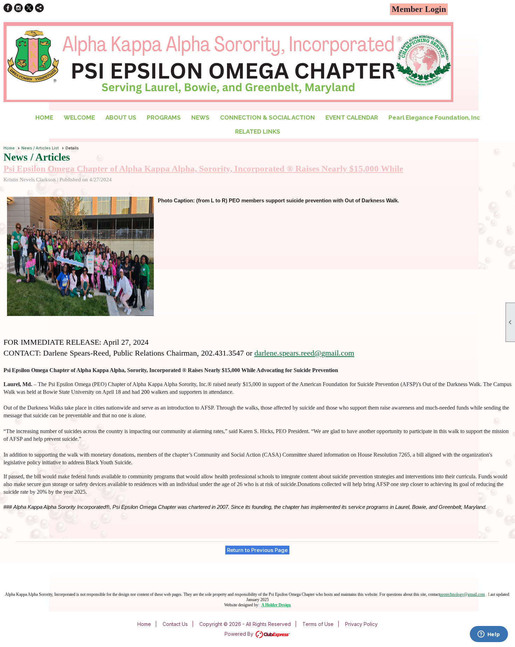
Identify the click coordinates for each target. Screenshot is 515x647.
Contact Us (175, 624)
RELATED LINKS (257, 131)
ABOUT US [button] (120, 117)
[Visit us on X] (29, 8)
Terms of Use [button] (318, 624)
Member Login (419, 9)
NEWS (200, 117)
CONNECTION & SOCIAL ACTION (267, 117)
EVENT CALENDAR (351, 117)
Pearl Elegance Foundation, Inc (434, 117)
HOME (44, 117)
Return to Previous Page (257, 550)
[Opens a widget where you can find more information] (488, 634)
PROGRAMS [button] (164, 117)
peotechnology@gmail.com (462, 594)
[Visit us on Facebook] (8, 8)
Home (9, 148)
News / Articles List (40, 148)
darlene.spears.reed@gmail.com (304, 353)
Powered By (240, 634)
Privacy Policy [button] (361, 624)
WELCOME (79, 117)
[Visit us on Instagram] (18, 8)
